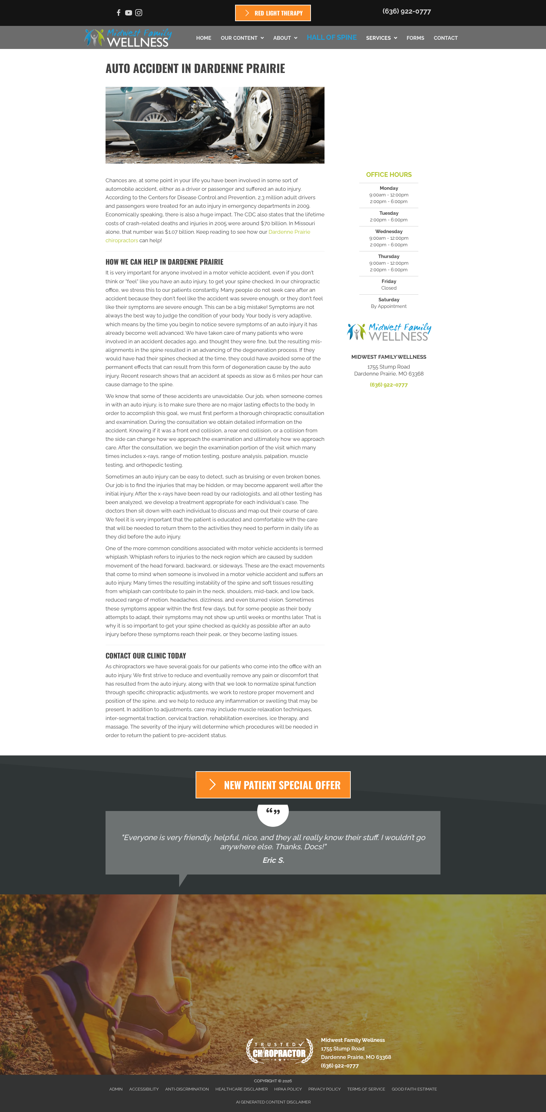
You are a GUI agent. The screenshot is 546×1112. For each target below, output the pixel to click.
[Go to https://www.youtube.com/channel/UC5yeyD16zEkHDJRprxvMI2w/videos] (128, 13)
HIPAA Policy (288, 1089)
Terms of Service (366, 1089)
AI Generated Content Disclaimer (273, 1102)
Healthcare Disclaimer (241, 1089)
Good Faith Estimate (414, 1089)
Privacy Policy (324, 1089)
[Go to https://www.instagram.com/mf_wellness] (138, 13)
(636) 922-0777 (407, 11)
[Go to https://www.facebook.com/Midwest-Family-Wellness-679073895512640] (118, 13)
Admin (116, 1089)
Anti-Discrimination (187, 1089)
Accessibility (144, 1089)
